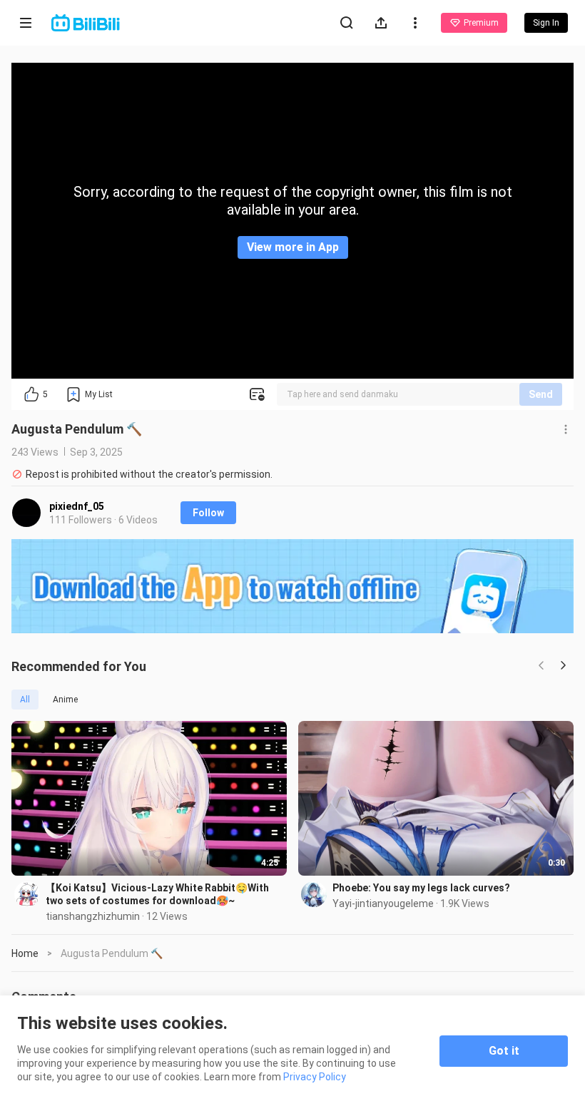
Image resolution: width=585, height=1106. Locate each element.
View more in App (293, 247)
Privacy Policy (314, 1076)
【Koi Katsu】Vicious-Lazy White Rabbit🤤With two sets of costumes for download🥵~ (157, 894)
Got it (504, 1051)
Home (25, 953)
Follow (208, 512)
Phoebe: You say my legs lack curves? (421, 887)
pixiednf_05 (76, 506)
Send (541, 394)
